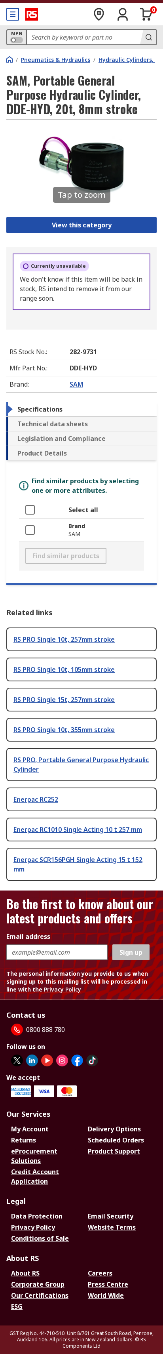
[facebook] (77, 1060)
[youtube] (47, 1060)
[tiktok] (92, 1060)
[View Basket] (146, 14)
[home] (9, 59)
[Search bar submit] (148, 37)
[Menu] (12, 14)
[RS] (31, 14)
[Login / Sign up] (122, 14)
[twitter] (17, 1060)
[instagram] (62, 1060)
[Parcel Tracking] (99, 14)
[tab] (81, 409)
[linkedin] (32, 1060)
